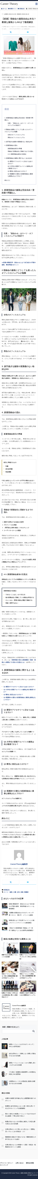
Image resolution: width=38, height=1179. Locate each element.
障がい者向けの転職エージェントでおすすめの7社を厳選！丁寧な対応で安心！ (20, 1115)
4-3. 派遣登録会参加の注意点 (17, 154)
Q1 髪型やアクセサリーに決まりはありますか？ (20, 162)
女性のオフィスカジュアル (16, 135)
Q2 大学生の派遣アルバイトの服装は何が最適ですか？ (20, 167)
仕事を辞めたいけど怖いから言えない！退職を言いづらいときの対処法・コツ (20, 1130)
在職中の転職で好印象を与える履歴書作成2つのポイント (20, 1099)
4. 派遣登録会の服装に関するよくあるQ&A (18, 158)
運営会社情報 (30, 1163)
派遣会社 (7, 890)
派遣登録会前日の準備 (15, 148)
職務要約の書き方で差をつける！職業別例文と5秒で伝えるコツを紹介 (20, 1138)
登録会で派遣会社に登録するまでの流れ (20, 151)
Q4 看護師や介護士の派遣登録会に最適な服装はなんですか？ (20, 175)
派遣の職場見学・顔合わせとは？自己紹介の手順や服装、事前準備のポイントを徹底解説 (21, 906)
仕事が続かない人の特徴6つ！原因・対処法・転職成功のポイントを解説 (20, 1146)
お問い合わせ (20, 1163)
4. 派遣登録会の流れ (11, 145)
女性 (18, 892)
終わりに (7, 180)
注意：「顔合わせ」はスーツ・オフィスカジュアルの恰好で (20, 124)
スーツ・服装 (8, 892)
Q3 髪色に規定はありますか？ (17, 171)
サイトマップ (4, 1165)
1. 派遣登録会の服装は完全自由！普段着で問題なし (19, 119)
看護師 (26, 892)
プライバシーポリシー (6, 1163)
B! (28, 32)
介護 (14, 892)
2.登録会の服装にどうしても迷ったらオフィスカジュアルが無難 (19, 130)
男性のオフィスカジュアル (16, 137)
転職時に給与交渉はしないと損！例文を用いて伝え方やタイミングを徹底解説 (20, 1107)
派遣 (22, 892)
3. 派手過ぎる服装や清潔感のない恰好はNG (18, 141)
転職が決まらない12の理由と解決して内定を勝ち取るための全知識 (20, 1123)
